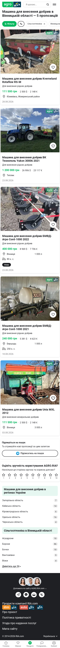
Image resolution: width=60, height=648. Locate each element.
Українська (49, 636)
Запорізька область (29, 500)
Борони (29, 544)
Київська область (29, 506)
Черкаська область (29, 522)
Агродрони (29, 538)
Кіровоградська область (29, 511)
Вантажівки (29, 555)
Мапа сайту (9, 628)
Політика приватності (16, 617)
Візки (29, 560)
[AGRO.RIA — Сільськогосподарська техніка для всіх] (12, 4)
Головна (6, 646)
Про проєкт (9, 612)
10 (56, 478)
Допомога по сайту (30, 588)
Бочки (29, 549)
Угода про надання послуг (19, 623)
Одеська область (29, 517)
